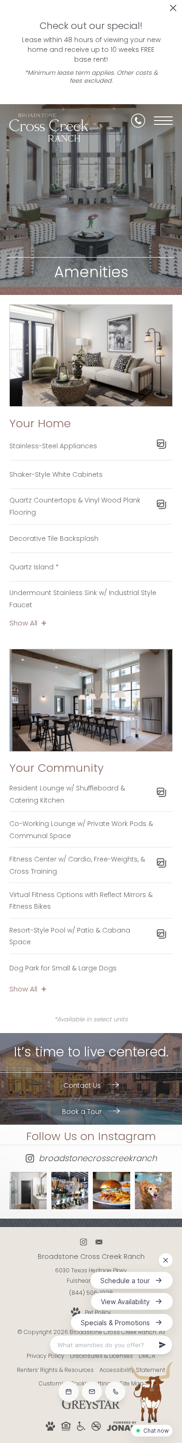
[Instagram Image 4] (153, 1190)
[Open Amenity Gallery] (161, 445)
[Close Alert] (173, 10)
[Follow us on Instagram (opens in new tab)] (83, 1242)
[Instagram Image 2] (70, 1190)
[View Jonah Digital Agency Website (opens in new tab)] (121, 1427)
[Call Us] (138, 121)
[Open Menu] (163, 120)
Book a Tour (83, 1111)
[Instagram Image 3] (111, 1190)
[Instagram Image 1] (28, 1190)
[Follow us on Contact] (99, 1242)
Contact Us (83, 1085)
